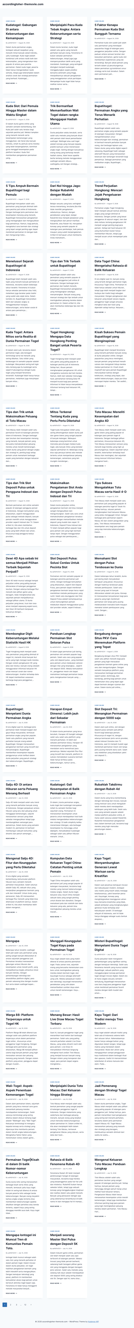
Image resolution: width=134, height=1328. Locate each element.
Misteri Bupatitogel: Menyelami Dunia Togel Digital (111, 945)
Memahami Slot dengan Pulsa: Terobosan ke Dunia (109, 563)
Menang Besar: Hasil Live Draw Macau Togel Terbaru (66, 1019)
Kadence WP (93, 1322)
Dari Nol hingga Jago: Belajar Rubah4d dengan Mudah (65, 190)
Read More (11, 83)
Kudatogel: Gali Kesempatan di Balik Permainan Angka (64, 789)
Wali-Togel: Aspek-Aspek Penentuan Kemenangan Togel (19, 1090)
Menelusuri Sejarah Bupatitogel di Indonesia (20, 265)
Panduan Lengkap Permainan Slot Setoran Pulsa (63, 638)
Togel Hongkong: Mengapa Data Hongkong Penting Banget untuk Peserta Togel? (65, 341)
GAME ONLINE (10, 21)
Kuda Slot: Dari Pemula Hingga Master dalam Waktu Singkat (22, 110)
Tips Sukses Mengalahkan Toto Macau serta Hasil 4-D (111, 487)
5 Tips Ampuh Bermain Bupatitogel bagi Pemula (22, 190)
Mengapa (12, 941)
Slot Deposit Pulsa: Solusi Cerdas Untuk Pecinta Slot (64, 563)
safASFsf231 (12, 43)
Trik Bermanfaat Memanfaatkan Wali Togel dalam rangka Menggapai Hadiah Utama (64, 114)
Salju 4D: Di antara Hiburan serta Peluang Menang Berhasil (22, 789)
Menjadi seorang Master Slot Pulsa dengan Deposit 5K (64, 1239)
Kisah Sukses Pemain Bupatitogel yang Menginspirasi (110, 336)
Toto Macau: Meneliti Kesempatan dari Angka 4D (110, 416)
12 (25, 1305)
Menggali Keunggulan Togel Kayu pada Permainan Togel (65, 945)
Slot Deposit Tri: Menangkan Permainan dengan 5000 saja (111, 713)
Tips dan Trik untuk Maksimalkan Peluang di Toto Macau (21, 416)
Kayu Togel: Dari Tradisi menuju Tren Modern (109, 1019)
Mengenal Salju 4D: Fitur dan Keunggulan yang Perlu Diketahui (21, 863)
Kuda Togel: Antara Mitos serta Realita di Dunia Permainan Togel (22, 336)
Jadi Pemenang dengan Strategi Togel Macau (110, 1090)
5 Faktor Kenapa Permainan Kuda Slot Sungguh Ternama (109, 29)
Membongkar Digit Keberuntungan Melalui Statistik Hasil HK (22, 638)
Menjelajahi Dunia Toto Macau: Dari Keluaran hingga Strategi (66, 1090)
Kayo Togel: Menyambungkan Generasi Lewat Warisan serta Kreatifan (107, 867)
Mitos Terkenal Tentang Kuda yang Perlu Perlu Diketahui (65, 416)
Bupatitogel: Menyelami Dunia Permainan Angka (18, 713)
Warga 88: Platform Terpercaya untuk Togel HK (20, 1019)
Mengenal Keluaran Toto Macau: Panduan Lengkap (110, 1164)
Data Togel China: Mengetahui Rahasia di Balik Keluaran (111, 265)
